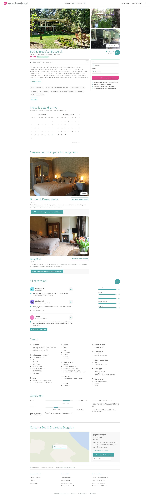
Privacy (73, 493)
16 (52, 128)
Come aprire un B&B (66, 483)
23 (52, 131)
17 (31, 131)
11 (35, 128)
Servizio (100, 306)
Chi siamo (32, 480)
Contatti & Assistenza (35, 477)
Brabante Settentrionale (44, 54)
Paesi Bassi (56, 54)
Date (73, 3)
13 (42, 128)
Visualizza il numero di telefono (101, 450)
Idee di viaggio (34, 483)
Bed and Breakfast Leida (98, 480)
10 (31, 128)
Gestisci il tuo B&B (66, 477)
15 (49, 128)
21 (45, 131)
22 (49, 131)
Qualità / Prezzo (102, 301)
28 (45, 135)
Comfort (100, 288)
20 (42, 131)
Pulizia (100, 292)
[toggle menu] (144, 3)
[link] (16, 3)
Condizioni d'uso (82, 493)
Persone (94, 68)
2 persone (79, 3)
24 (31, 135)
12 (38, 128)
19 (38, 131)
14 (45, 128)
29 (49, 135)
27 (42, 135)
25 (35, 135)
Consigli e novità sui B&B (67, 486)
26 (38, 135)
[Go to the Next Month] (79, 114)
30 (52, 135)
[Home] (31, 467)
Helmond (67, 3)
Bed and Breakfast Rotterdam (100, 486)
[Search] (84, 3)
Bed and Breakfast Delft (98, 483)
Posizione (100, 297)
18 (35, 131)
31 (31, 138)
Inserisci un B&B (65, 480)
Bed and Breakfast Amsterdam (100, 477)
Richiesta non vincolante (42, 57)
